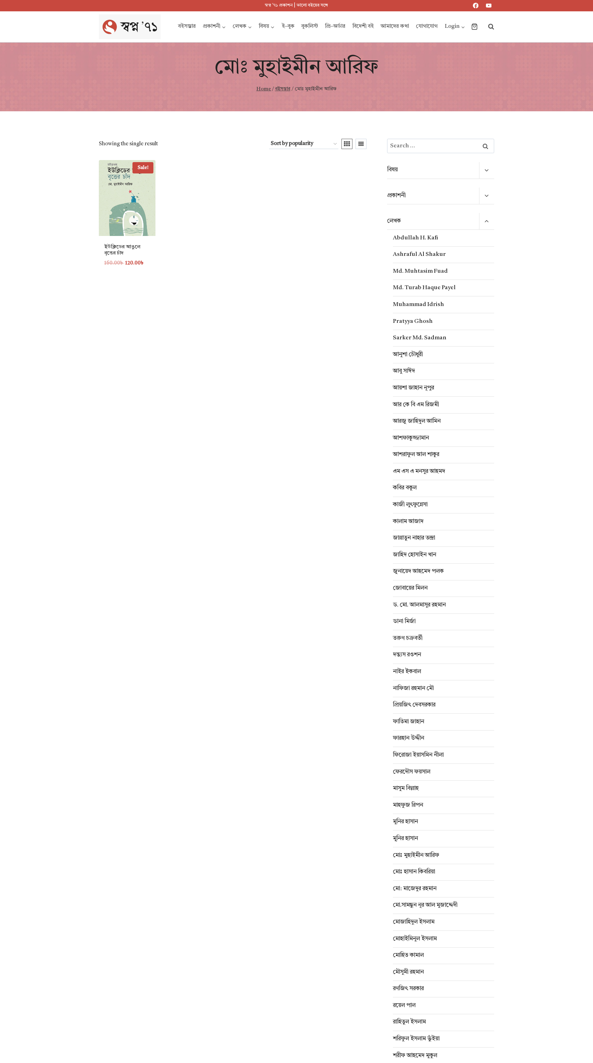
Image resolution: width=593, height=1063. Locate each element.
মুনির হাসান (405, 822)
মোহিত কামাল (408, 955)
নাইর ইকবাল (407, 672)
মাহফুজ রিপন (408, 805)
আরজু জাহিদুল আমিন (417, 421)
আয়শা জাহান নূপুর (413, 388)
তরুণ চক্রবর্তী (407, 638)
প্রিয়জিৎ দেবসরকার (414, 705)
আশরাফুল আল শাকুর (416, 454)
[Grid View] (346, 144)
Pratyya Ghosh (413, 321)
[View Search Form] (487, 27)
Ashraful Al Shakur (419, 254)
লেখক (394, 221)
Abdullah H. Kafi (415, 238)
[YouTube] (488, 5)
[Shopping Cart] (474, 26)
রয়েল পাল (404, 1005)
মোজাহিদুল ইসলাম (413, 922)
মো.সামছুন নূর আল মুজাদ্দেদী (425, 905)
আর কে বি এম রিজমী (416, 405)
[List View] (361, 144)
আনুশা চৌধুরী (408, 355)
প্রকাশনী (396, 196)
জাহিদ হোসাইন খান (414, 555)
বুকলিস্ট (309, 26)
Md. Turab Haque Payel (424, 288)
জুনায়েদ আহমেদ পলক (418, 571)
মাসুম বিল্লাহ (406, 788)
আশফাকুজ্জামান (411, 438)
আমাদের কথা (395, 26)
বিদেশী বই (363, 26)
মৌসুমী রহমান (408, 972)
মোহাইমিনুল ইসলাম (415, 939)
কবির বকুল (405, 488)
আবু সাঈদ (404, 371)
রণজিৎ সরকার (408, 989)
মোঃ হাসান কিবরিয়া (414, 872)
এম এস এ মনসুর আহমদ (419, 471)
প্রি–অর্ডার (335, 26)
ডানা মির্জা (404, 621)
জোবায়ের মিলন (410, 588)
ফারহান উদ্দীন (408, 738)
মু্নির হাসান (405, 838)
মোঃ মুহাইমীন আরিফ (416, 855)
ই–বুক (288, 26)
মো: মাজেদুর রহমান (415, 889)
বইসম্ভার (187, 26)
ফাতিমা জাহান (408, 722)
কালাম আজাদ (408, 521)
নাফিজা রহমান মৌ (413, 688)
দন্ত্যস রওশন (407, 655)
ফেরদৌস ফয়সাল (411, 772)
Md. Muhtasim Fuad (420, 271)
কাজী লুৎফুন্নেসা (410, 505)
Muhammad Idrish (418, 304)
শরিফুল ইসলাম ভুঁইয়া (416, 1039)
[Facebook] (475, 5)
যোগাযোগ (427, 26)
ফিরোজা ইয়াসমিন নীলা (418, 755)
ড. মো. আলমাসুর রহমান (419, 605)
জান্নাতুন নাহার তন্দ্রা (414, 538)
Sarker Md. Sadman (419, 338)
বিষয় (392, 170)
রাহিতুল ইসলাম (409, 1022)
